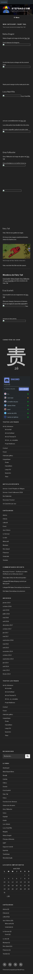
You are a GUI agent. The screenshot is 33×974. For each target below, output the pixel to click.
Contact (5, 448)
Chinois (5, 519)
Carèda (5, 779)
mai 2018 (6, 617)
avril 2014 (6, 666)
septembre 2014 (8, 659)
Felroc (5, 798)
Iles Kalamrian (7, 496)
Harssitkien (8, 466)
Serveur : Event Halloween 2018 (13, 492)
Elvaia (7, 462)
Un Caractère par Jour (9, 504)
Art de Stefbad (9, 433)
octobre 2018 (7, 606)
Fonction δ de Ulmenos (10, 802)
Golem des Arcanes (9, 805)
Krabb (5, 820)
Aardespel (6, 768)
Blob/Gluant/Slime (8, 771)
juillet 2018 (6, 614)
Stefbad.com (21, 8)
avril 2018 (6, 621)
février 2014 (6, 674)
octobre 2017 (7, 629)
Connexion (4, 2)
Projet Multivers (10, 444)
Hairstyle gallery (8, 455)
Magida (5, 832)
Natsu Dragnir (8, 34)
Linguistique (6, 459)
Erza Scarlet (6, 279)
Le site (5, 537)
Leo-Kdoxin (6, 824)
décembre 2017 (8, 625)
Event (4, 526)
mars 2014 (6, 670)
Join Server (24, 389)
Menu (17, 17)
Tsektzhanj (6, 854)
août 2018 (6, 610)
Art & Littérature (8, 426)
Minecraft (6, 541)
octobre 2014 (7, 655)
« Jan (8, 896)
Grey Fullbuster (9, 152)
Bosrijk (5, 775)
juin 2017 (5, 633)
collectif (5, 522)
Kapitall (5, 816)
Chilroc (5, 783)
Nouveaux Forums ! (9, 500)
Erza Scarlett (8, 290)
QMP (4, 843)
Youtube (5, 560)
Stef (4, 591)
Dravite (5, 786)
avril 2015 (6, 647)
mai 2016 (6, 644)
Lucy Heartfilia (9, 92)
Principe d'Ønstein (8, 839)
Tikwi (6, 476)
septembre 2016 (8, 640)
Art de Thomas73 (10, 437)
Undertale (6, 556)
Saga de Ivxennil (8, 847)
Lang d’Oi (8, 469)
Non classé (6, 549)
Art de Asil (8, 429)
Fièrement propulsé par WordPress (13, 969)
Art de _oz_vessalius (11, 440)
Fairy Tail (26, 38)
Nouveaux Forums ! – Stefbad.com (13, 571)
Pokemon (6, 552)
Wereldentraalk (7, 858)
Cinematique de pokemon (22, 587)
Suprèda (5, 850)
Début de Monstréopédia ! (18, 578)
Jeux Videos (6, 530)
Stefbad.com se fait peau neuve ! (13, 574)
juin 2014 (5, 663)
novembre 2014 (8, 651)
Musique (5, 545)
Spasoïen (8, 473)
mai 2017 (6, 636)
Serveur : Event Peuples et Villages (13, 488)
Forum (5, 452)
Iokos (4, 813)
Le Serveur (6, 534)
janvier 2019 (6, 602)
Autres (5, 515)
